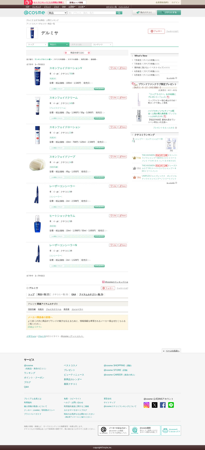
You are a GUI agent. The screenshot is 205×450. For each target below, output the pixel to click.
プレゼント (69, 370)
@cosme (35, 367)
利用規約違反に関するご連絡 (76, 406)
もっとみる (171, 78)
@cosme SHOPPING (118, 365)
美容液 (53, 226)
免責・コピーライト (72, 399)
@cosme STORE (116, 370)
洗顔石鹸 (54, 167)
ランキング (36, 7)
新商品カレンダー (73, 379)
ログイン (175, 2)
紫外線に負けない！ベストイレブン (152, 67)
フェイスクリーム (57, 108)
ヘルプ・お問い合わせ (73, 402)
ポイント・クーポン (34, 377)
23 (70, 132)
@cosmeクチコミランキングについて (120, 406)
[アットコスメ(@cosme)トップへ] (34, 13)
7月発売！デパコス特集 (146, 60)
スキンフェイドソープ (62, 156)
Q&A (64, 7)
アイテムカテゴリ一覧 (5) (91, 294)
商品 (53, 44)
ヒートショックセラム (62, 215)
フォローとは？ (172, 31)
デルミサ (33, 288)
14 (70, 162)
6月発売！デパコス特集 (146, 75)
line (171, 405)
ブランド (47, 7)
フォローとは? (122, 288)
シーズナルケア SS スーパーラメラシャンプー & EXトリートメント (159, 168)
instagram (146, 405)
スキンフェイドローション (64, 127)
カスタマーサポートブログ (75, 410)
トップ (31, 44)
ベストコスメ (124, 7)
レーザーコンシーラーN (63, 245)
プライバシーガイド (32, 414)
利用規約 (28, 402)
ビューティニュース (74, 374)
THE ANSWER (148, 155)
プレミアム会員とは (32, 399)
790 (70, 73)
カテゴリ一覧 (111, 7)
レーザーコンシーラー (62, 186)
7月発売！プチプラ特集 (146, 64)
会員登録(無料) (162, 2)
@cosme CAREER (120, 374)
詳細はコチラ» (34, 327)
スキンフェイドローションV (65, 68)
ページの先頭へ (172, 351)
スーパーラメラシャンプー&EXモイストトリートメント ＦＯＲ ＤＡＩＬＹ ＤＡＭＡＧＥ (159, 158)
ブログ (56, 7)
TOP (27, 7)
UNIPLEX (146, 176)
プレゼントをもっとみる (163, 128)
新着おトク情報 (76, 2)
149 (70, 103)
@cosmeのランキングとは (116, 282)
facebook (163, 405)
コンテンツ (98, 44)
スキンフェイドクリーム (63, 97)
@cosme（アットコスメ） (72, 336)
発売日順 (85, 59)
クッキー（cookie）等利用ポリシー (39, 410)
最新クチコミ (70, 384)
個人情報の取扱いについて (35, 406)
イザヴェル (31, 336)
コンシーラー (56, 196)
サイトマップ (109, 402)
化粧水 (53, 78)
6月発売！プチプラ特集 (146, 71)
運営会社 (107, 399)
